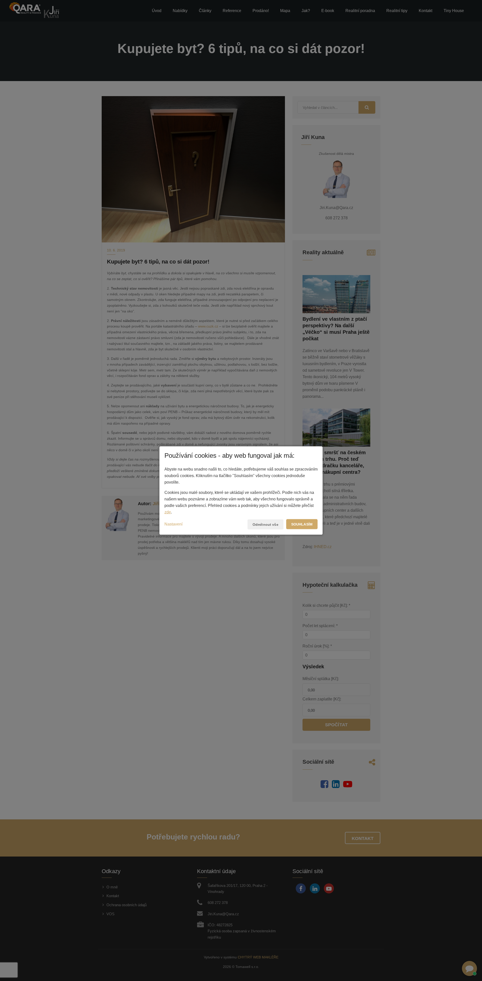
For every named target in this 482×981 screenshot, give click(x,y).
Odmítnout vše (265, 524)
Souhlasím (302, 524)
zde (167, 512)
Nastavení (173, 524)
